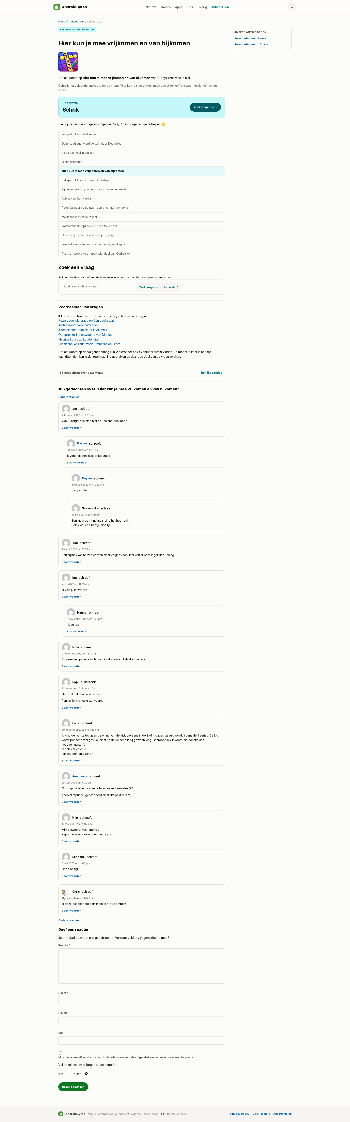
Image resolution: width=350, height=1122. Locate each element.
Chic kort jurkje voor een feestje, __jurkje (88, 235)
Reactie (64, 945)
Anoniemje (79, 776)
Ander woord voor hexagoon (78, 325)
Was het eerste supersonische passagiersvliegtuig (94, 244)
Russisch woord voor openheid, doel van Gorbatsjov (96, 253)
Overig (202, 7)
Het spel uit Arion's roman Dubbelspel (86, 180)
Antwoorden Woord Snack (251, 44)
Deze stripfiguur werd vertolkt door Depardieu (92, 143)
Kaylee (82, 443)
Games (166, 7)
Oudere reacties (68, 396)
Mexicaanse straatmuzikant (79, 217)
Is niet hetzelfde (72, 161)
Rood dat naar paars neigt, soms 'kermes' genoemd (95, 207)
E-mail (63, 1012)
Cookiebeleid (261, 1113)
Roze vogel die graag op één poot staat (86, 320)
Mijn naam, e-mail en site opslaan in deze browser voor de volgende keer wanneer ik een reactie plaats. (126, 1057)
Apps (178, 7)
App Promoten (282, 1113)
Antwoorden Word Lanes (250, 38)
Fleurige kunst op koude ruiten (79, 339)
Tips (190, 7)
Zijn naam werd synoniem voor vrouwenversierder (95, 189)
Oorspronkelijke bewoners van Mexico (85, 335)
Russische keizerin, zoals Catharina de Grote (89, 344)
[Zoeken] (292, 6)
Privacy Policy (239, 1113)
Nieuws (151, 7)
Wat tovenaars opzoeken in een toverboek (89, 226)
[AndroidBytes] (56, 7)
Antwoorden (220, 7)
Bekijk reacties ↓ (213, 372)
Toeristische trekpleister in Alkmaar (82, 330)
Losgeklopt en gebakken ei (79, 134)
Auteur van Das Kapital (76, 198)
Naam (63, 992)
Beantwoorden (71, 427)
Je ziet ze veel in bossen (78, 152)
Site (60, 1032)
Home (62, 21)
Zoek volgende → (205, 107)
